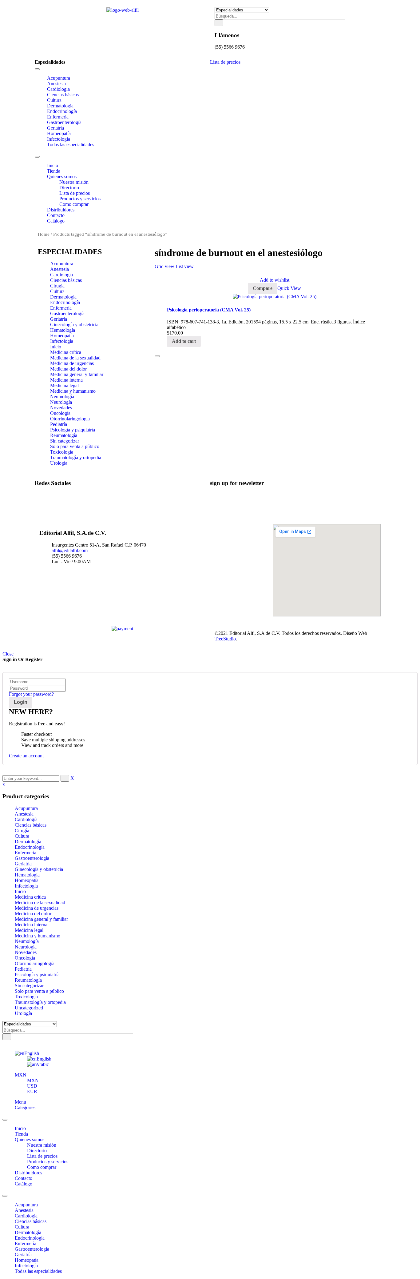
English (31, 1053)
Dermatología (63, 296)
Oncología (60, 413)
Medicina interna (66, 380)
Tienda (21, 1134)
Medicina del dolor (68, 368)
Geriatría (58, 319)
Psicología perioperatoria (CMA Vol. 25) (209, 309)
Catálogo (23, 1183)
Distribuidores (28, 1172)
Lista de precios (225, 62)
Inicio (55, 346)
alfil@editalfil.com (70, 550)
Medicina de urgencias (72, 363)
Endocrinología (65, 302)
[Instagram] (49, 506)
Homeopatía (62, 335)
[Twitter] (49, 500)
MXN (20, 1074)
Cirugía (57, 285)
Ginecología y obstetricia (74, 324)
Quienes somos (29, 1139)
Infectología (61, 341)
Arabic (42, 1064)
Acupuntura (61, 263)
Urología (58, 463)
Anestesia (59, 269)
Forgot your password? (31, 694)
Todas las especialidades (38, 1271)
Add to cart (184, 341)
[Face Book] (49, 495)
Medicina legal (64, 385)
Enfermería (61, 308)
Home (44, 234)
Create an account (26, 755)
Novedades (61, 407)
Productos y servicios (47, 1161)
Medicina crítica (65, 352)
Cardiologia (26, 1215)
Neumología (62, 396)
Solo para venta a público (74, 446)
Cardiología (61, 274)
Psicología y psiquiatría (72, 429)
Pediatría (58, 424)
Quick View (289, 288)
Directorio (37, 1150)
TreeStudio (225, 638)
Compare (262, 288)
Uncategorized (29, 1007)
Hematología (62, 330)
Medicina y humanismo (73, 391)
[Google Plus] (49, 511)
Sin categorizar (64, 440)
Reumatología (63, 435)
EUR (32, 1091)
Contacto (23, 1178)
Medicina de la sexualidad (75, 357)
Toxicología (61, 452)
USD (32, 1086)
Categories (25, 1107)
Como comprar (41, 1167)
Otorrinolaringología (70, 418)
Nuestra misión (41, 1145)
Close (8, 653)
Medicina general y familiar (76, 374)
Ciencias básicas (66, 280)
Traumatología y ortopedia (75, 457)
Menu (20, 1102)
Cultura (57, 291)
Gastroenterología (67, 313)
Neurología (61, 402)
